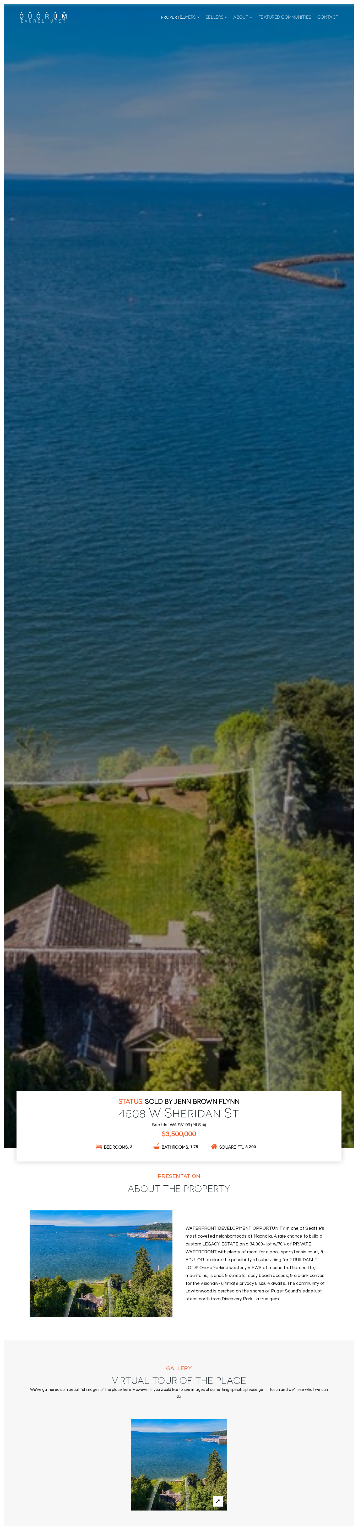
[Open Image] (179, 1465)
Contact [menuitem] (327, 16)
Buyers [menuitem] (188, 16)
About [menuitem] (241, 16)
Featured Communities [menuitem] (284, 16)
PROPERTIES (173, 17)
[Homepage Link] (43, 16)
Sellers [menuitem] (215, 16)
